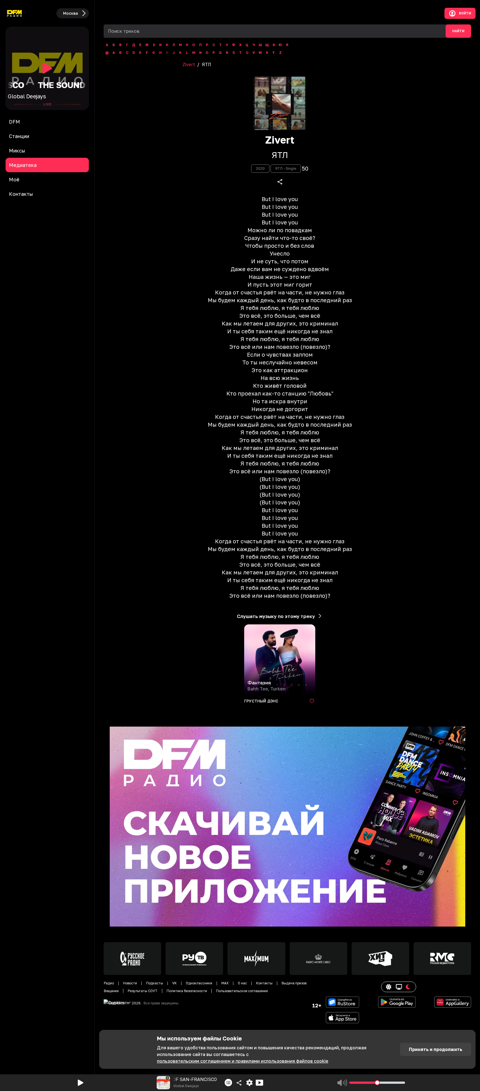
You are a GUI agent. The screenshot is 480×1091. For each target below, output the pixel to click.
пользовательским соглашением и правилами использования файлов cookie (242, 1061)
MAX (225, 983)
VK (174, 983)
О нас (242, 983)
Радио (109, 983)
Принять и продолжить (435, 1049)
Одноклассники (199, 983)
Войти (465, 13)
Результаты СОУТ (143, 991)
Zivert (188, 64)
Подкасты (154, 983)
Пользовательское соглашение (242, 991)
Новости (130, 983)
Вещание (111, 991)
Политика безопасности (187, 991)
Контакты (264, 983)
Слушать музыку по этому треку (276, 616)
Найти (458, 31)
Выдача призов (294, 983)
